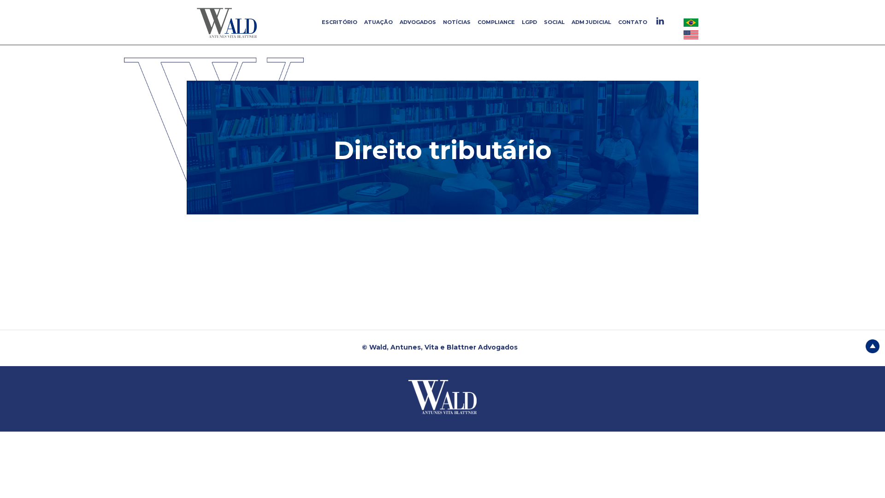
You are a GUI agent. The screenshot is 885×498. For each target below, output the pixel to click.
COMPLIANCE (496, 22)
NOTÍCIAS (457, 22)
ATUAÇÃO (378, 22)
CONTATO (632, 22)
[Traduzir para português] (691, 22)
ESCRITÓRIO (339, 22)
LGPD (529, 22)
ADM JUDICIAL (591, 22)
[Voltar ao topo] (872, 345)
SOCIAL (554, 22)
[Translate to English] (691, 34)
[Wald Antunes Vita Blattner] (228, 22)
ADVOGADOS (418, 22)
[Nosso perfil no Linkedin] (661, 21)
